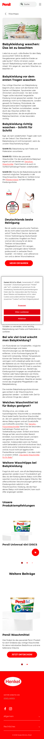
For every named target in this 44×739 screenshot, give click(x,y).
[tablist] (22, 563)
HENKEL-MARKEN (9, 698)
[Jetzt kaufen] (35, 552)
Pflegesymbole (12, 179)
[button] (22, 716)
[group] (22, 538)
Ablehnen (22, 319)
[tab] (22, 563)
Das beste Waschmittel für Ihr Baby (20, 456)
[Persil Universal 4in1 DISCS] (22, 534)
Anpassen (22, 305)
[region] (22, 300)
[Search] (22, 4)
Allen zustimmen (22, 312)
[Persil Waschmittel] (22, 619)
